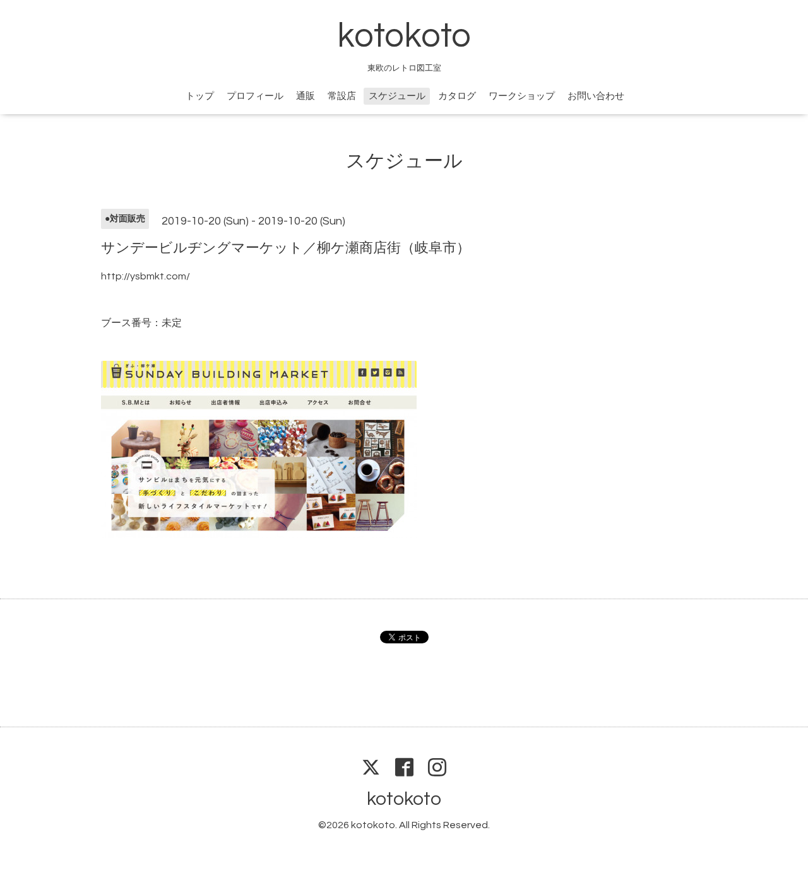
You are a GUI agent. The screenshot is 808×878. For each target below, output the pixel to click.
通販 (305, 96)
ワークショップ (522, 96)
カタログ (457, 96)
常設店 (342, 96)
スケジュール (397, 96)
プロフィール (255, 96)
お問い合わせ (595, 96)
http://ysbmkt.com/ (145, 276)
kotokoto (404, 36)
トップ (200, 96)
